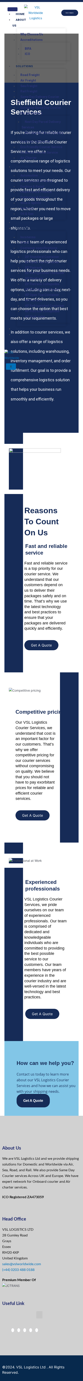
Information (26, 228)
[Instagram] (30, 1330)
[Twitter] (18, 1330)
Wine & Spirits (30, 203)
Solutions (24, 66)
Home (20, 14)
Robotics (27, 208)
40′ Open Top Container (42, 295)
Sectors (23, 166)
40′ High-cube (35, 316)
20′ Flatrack (33, 267)
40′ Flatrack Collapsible (42, 311)
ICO (27, 54)
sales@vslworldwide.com (21, 1264)
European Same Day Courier (40, 107)
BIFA (28, 48)
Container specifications (38, 248)
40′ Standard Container (42, 289)
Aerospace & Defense (36, 181)
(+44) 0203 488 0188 (18, 1270)
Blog (20, 328)
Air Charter (28, 158)
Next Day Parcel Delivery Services (41, 124)
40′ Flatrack (33, 300)
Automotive (29, 175)
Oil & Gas (27, 214)
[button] (39, 1314)
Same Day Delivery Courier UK (38, 99)
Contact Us (21, 337)
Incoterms (28, 237)
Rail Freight (28, 91)
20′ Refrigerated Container (44, 273)
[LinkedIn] (24, 1330)
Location (23, 222)
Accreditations (31, 40)
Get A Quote (33, 1101)
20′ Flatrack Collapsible (42, 284)
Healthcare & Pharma (36, 192)
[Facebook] (12, 1330)
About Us (19, 22)
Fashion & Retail (32, 186)
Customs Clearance (35, 141)
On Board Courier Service (39, 152)
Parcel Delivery (31, 113)
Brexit (24, 242)
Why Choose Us (31, 34)
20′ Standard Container (42, 257)
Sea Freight (28, 86)
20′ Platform (34, 278)
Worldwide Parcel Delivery (44, 133)
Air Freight (28, 80)
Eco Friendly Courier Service (41, 147)
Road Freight (30, 75)
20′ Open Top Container (42, 262)
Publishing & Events (34, 197)
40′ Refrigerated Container (44, 305)
